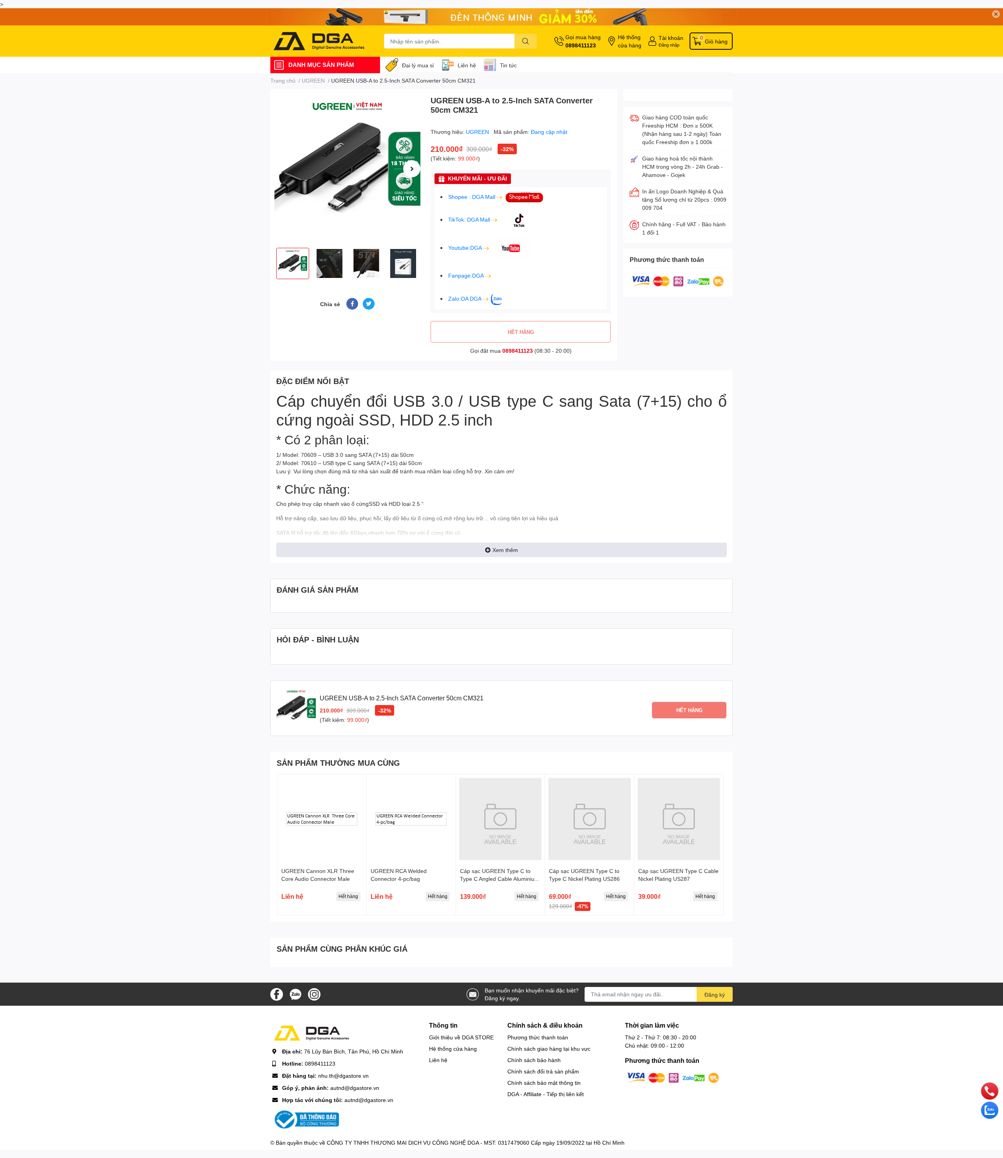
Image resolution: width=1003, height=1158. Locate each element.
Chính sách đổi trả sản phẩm (543, 1071)
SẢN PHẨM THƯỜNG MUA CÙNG (338, 762)
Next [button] (411, 168)
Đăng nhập (669, 44)
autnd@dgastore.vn (354, 1087)
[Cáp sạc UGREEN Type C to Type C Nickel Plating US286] (589, 818)
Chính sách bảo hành (534, 1060)
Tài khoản (671, 37)
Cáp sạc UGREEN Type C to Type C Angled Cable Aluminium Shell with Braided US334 (499, 878)
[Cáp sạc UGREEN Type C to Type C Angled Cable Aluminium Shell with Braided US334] (500, 818)
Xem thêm (505, 550)
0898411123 (580, 45)
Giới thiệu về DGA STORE (461, 1037)
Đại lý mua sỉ (418, 65)
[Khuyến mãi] (501, 16)
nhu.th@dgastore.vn (343, 1075)
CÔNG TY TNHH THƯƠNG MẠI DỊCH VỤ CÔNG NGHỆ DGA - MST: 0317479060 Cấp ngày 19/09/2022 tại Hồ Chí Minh (476, 1142)
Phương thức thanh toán (537, 1037)
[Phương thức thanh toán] (678, 281)
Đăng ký (714, 994)
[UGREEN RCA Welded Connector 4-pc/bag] (411, 818)
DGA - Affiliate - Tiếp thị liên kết (545, 1094)
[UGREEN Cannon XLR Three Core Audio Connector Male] (322, 818)
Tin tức (508, 65)
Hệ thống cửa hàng (629, 41)
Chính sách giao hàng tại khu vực (548, 1048)
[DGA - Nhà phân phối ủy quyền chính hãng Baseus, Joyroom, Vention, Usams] (319, 41)
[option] (347, 169)
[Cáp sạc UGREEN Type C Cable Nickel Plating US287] (678, 818)
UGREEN (478, 131)
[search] (525, 41)
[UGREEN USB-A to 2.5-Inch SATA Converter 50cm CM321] (347, 169)
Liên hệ (467, 65)
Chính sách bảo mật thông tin (544, 1082)
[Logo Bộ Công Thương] (305, 1119)
